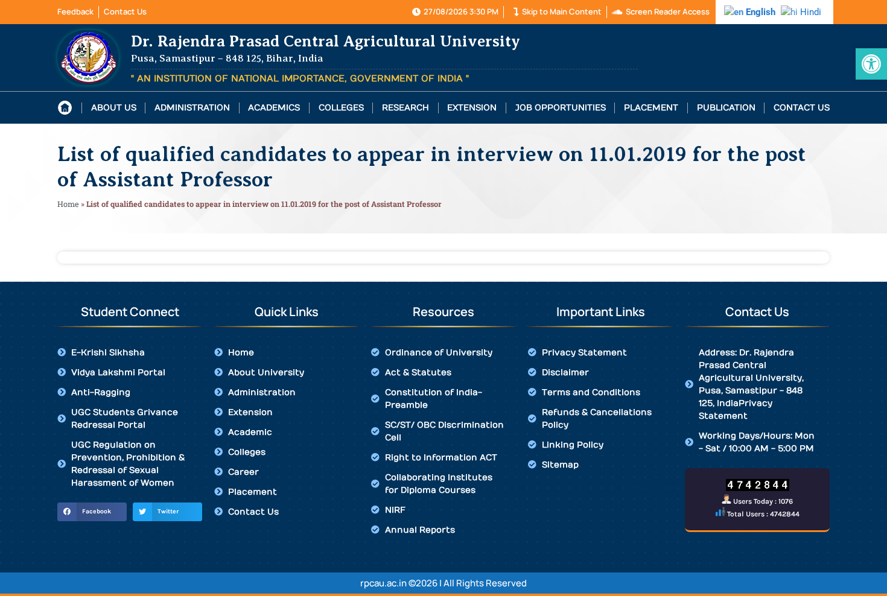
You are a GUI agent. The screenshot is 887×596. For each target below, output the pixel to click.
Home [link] (68, 204)
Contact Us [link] (802, 108)
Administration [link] (192, 108)
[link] (871, 64)
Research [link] (405, 108)
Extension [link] (472, 108)
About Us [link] (113, 108)
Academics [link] (274, 108)
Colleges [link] (341, 108)
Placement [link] (651, 108)
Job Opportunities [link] (560, 108)
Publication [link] (726, 108)
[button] (92, 512)
